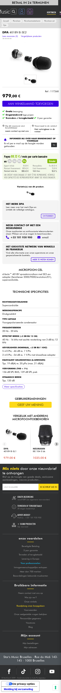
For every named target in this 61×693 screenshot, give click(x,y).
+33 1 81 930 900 (33, 517)
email (45, 237)
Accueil (6, 20)
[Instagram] (38, 671)
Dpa (4, 25)
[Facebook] (9, 671)
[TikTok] (23, 671)
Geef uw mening (30, 405)
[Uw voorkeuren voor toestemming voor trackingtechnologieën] (55, 688)
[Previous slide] (4, 444)
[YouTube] (52, 671)
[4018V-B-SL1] (30, 193)
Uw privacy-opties (23, 683)
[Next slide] (56, 444)
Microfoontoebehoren (32, 20)
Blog (30, 627)
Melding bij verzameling (18, 689)
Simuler (52, 161)
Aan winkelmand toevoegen (30, 104)
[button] (30, 79)
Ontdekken (48, 216)
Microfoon (16, 20)
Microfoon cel (49, 20)
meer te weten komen (43, 259)
